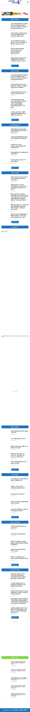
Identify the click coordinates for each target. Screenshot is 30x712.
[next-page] (5, 701)
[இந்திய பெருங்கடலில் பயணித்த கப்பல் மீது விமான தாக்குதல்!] (6, 448)
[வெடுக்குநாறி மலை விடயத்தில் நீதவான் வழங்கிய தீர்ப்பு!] (6, 154)
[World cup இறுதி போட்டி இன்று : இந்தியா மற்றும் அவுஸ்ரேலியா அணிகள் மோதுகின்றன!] (6, 543)
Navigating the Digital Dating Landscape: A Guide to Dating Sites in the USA (19, 592)
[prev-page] (2, 701)
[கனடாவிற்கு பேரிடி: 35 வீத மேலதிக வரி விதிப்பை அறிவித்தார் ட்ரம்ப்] (6, 481)
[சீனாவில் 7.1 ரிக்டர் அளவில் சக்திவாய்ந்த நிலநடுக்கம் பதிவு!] (6, 488)
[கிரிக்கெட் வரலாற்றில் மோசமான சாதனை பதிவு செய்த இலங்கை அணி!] (6, 559)
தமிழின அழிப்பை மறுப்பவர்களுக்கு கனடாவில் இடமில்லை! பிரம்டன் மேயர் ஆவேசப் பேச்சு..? (19, 130)
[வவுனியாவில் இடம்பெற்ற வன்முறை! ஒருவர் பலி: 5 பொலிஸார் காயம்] (6, 94)
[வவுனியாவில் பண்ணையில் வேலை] (6, 536)
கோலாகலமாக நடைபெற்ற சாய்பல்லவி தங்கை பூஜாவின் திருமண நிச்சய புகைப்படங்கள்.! (19, 178)
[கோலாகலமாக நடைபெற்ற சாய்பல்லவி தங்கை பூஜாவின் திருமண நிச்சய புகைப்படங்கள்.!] (6, 179)
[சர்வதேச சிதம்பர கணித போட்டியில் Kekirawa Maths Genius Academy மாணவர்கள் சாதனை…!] (6, 60)
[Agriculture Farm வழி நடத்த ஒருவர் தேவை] (6, 528)
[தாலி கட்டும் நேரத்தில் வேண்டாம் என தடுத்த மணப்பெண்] (6, 464)
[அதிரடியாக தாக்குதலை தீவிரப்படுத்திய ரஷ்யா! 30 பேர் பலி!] (6, 503)
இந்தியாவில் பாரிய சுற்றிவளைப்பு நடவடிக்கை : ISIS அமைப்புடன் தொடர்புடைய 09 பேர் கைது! (18, 455)
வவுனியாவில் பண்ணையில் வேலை (18, 533)
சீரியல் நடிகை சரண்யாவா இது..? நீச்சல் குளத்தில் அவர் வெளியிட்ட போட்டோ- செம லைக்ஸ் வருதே (18, 694)
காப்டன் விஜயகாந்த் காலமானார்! (18, 438)
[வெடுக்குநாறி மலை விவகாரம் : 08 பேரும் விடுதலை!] (6, 162)
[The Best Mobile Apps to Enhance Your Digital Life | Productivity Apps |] (6, 585)
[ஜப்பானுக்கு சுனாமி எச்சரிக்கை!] (6, 496)
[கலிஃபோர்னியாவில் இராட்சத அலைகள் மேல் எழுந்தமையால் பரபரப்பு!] (6, 511)
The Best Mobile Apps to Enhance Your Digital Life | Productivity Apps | (18, 585)
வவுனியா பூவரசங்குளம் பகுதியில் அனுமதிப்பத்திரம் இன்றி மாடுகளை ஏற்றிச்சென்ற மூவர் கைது (18, 113)
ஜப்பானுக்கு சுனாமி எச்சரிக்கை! (18, 494)
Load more (14, 65)
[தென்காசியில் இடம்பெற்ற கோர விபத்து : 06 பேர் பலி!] (6, 433)
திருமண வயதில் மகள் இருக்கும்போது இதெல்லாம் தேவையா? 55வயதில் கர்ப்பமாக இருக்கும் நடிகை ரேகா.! (19, 215)
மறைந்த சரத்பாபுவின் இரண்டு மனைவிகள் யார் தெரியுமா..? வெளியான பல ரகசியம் (18, 670)
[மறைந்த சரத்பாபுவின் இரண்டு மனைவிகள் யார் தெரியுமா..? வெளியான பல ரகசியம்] (6, 671)
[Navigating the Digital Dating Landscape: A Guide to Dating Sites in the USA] (6, 593)
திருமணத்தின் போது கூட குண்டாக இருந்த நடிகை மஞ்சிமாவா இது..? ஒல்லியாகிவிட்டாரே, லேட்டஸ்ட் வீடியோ (19, 678)
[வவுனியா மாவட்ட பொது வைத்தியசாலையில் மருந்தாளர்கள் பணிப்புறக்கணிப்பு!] (6, 146)
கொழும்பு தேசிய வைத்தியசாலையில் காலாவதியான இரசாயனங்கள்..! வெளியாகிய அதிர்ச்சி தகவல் (19, 34)
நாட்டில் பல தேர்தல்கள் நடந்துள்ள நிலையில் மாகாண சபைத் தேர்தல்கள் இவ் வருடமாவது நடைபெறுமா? (19, 42)
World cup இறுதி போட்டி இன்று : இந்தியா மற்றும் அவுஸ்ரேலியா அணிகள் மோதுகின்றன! (19, 543)
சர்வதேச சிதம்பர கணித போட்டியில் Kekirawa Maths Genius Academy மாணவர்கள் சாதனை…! (19, 59)
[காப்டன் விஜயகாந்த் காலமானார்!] (6, 441)
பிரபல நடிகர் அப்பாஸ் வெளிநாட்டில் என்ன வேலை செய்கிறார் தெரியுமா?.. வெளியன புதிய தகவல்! (18, 686)
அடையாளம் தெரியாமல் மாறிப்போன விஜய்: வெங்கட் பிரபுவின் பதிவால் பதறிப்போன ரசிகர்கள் (18, 662)
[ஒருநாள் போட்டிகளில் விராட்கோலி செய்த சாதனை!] (6, 551)
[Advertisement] (15, 8)
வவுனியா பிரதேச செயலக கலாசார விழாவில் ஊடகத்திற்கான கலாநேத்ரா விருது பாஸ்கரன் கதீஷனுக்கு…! (19, 86)
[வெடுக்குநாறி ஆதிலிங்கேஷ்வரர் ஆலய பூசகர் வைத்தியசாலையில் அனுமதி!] (6, 139)
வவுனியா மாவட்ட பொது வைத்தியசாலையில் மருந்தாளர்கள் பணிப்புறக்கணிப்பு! (18, 146)
